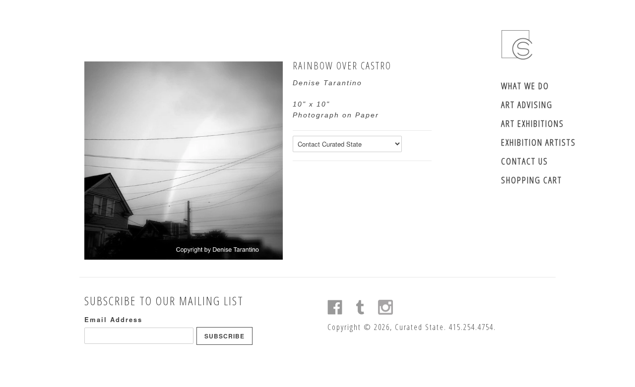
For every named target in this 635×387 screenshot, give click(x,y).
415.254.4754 (471, 327)
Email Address (113, 319)
